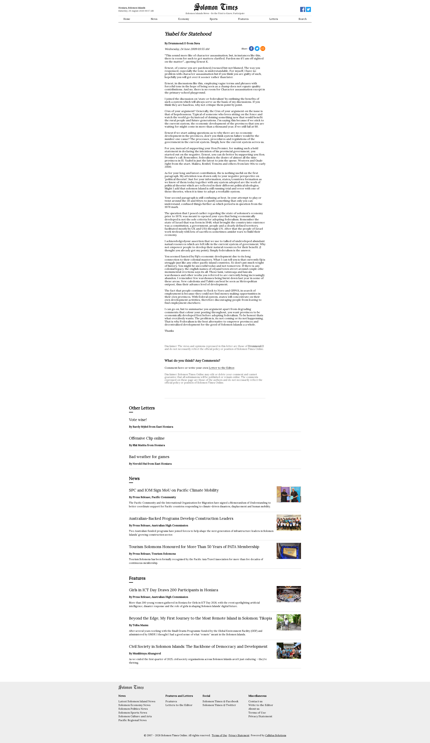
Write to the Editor (260, 705)
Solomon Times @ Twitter (219, 705)
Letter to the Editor (221, 367)
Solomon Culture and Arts (135, 716)
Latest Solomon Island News (136, 701)
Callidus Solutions (275, 735)
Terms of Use (257, 712)
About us (254, 708)
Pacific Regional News (132, 720)
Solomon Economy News (134, 705)
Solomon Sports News (132, 712)
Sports (214, 19)
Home (126, 19)
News (154, 19)
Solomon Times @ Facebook (220, 701)
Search (303, 19)
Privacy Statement (260, 716)
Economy (183, 19)
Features (243, 19)
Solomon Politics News (133, 708)
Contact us (255, 701)
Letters (273, 19)
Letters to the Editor (178, 705)
